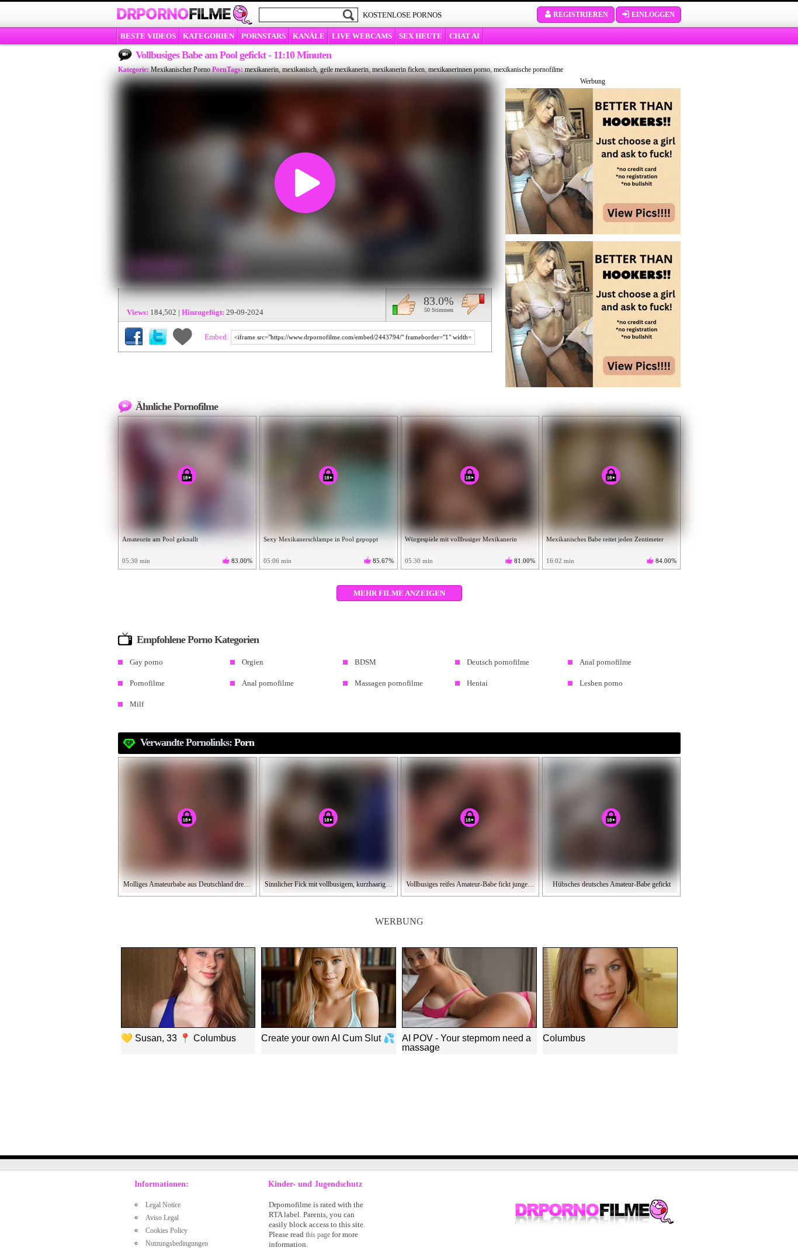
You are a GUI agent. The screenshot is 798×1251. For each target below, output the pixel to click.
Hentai (477, 683)
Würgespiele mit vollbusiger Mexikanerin (461, 539)
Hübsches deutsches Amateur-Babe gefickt (612, 884)
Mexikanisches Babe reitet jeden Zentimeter (605, 539)
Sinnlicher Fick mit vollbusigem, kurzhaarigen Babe (329, 884)
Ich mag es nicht (473, 304)
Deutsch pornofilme (498, 662)
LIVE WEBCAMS (362, 36)
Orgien (252, 662)
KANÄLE (309, 36)
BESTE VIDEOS (148, 36)
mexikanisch (299, 69)
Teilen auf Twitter (157, 336)
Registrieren (580, 15)
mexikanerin (262, 69)
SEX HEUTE (420, 36)
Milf (137, 704)
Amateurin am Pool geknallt (160, 539)
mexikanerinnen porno (459, 69)
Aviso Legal (162, 1218)
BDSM (365, 662)
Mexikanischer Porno (180, 69)
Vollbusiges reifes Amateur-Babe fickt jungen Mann (470, 884)
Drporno (173, 14)
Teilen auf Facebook (134, 336)
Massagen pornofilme (389, 683)
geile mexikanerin (344, 69)
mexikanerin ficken (398, 69)
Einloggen (653, 15)
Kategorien (208, 36)
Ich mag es (404, 304)
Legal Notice (163, 1205)
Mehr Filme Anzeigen (399, 593)
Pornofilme (147, 683)
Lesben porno (601, 683)
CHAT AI (464, 36)
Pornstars (263, 36)
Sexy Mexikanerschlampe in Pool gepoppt (320, 539)
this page (318, 1235)
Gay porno (146, 662)
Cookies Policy (166, 1230)
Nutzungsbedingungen (176, 1243)
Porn (244, 742)
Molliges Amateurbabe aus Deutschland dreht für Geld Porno (187, 884)
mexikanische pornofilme (528, 69)
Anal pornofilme (606, 662)
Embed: (217, 336)
